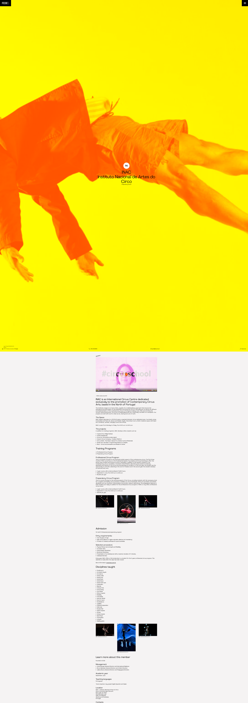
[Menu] (245, 3)
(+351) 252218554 (93, 348)
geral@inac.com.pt (155, 348)
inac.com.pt (243, 348)
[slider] (120, 390)
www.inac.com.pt (111, 562)
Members (98, 356)
